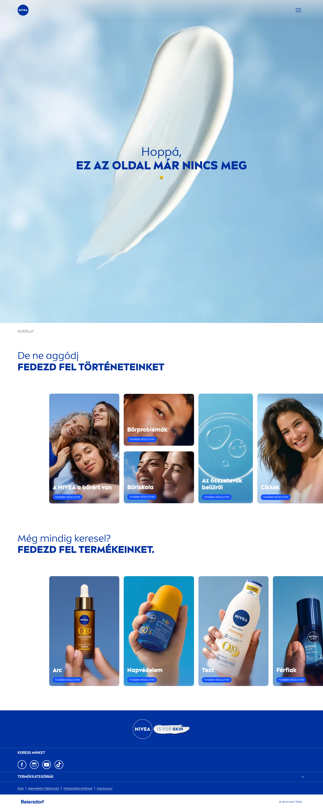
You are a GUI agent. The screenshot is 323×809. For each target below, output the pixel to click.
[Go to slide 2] (160, 511)
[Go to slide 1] (157, 511)
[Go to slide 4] (165, 511)
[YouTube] (46, 764)
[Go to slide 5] (167, 693)
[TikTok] (58, 764)
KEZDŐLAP (26, 331)
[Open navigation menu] (298, 10)
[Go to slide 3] (163, 511)
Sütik (21, 788)
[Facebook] (22, 764)
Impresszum (105, 788)
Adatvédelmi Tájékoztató (43, 788)
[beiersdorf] (32, 802)
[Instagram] (34, 764)
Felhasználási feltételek (78, 788)
